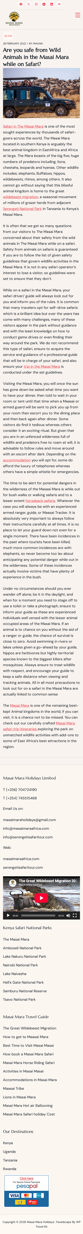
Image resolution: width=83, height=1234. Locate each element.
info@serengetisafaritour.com (28, 837)
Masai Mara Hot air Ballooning (28, 1105)
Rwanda (9, 1168)
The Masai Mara (16, 939)
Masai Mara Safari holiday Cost (29, 1114)
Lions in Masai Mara (19, 1097)
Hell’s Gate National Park (23, 982)
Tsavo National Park (19, 999)
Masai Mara (19, 705)
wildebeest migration (20, 197)
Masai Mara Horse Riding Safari (29, 1062)
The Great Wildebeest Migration (30, 1028)
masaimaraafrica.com (21, 858)
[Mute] (68, 915)
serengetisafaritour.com (23, 867)
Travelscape (63, 1222)
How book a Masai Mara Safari (28, 1054)
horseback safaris (40, 500)
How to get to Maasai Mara (25, 1036)
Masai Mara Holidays (40, 1222)
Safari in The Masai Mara (23, 126)
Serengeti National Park (22, 208)
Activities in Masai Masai (23, 1071)
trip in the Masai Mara (42, 366)
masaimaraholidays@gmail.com (29, 819)
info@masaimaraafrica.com (26, 828)
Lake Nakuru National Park (25, 956)
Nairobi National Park (20, 965)
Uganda (9, 1151)
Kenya (8, 1143)
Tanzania (10, 1160)
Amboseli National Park (23, 948)
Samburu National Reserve (25, 991)
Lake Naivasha (14, 973)
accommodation (17, 460)
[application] (41, 898)
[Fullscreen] (75, 915)
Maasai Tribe (13, 1088)
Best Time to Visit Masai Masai (28, 1045)
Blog (8, 36)
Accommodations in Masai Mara (30, 1079)
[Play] (8, 915)
